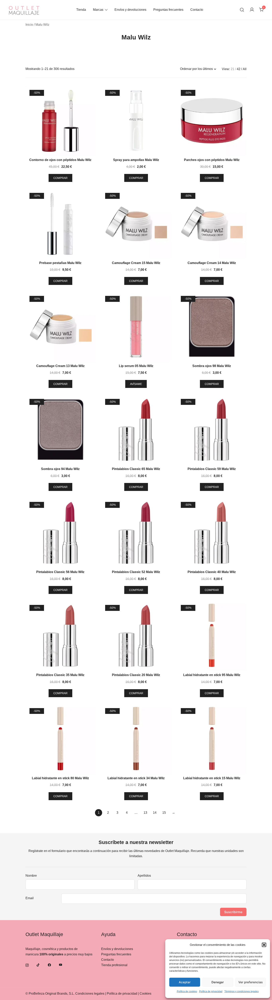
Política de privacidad (210, 991)
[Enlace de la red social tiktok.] (38, 964)
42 (238, 69)
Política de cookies (187, 991)
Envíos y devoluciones (130, 9)
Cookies (145, 993)
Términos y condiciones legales (241, 991)
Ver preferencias (250, 982)
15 (164, 812)
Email (29, 898)
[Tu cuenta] (251, 10)
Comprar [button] (60, 178)
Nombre (31, 875)
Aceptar (185, 982)
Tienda (81, 9)
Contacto (196, 9)
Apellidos (144, 875)
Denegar (217, 982)
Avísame (136, 384)
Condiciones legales (89, 993)
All (245, 69)
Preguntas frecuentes (168, 9)
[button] (264, 945)
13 (145, 812)
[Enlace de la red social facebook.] (49, 964)
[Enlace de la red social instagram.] (27, 964)
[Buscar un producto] (242, 10)
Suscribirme (233, 912)
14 (155, 812)
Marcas (98, 9)
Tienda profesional (114, 965)
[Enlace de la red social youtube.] (60, 964)
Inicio (29, 24)
